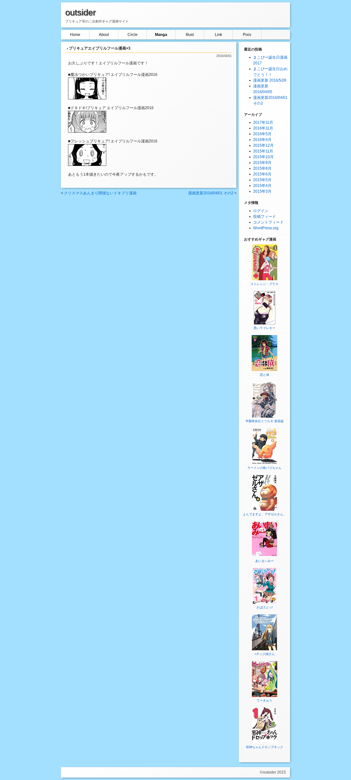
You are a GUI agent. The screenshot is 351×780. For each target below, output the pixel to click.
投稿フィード (264, 216)
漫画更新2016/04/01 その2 (210, 193)
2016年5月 (262, 134)
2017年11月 (263, 122)
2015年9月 (262, 163)
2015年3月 (262, 191)
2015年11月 (263, 151)
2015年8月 (262, 168)
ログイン (260, 211)
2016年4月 (262, 140)
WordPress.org (265, 228)
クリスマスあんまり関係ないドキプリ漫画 (100, 193)
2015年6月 (262, 174)
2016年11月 (263, 128)
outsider (80, 12)
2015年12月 (263, 145)
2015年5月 (262, 180)
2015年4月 (262, 186)
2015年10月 (263, 157)
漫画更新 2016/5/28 (269, 80)
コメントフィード (268, 222)
